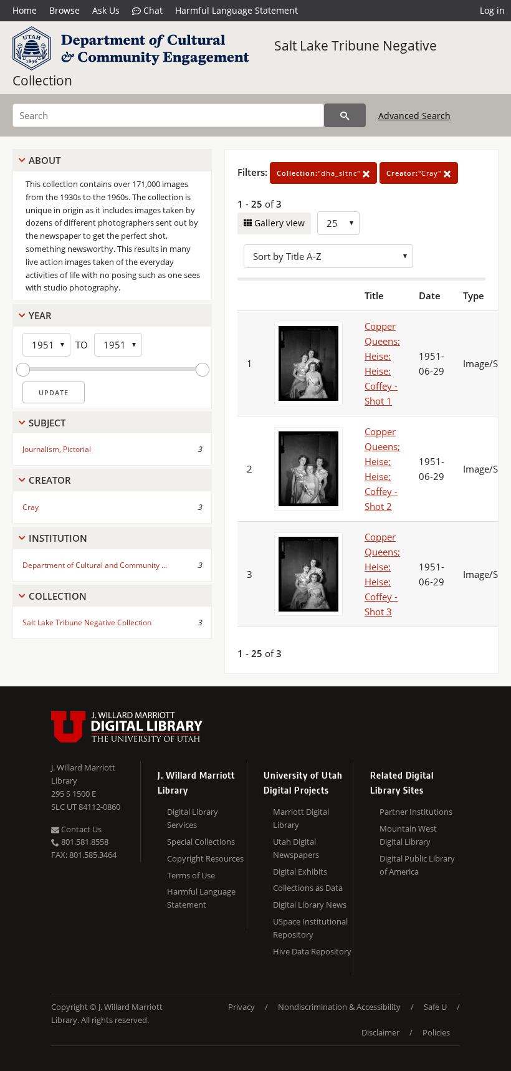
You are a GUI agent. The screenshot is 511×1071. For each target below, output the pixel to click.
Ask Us (106, 10)
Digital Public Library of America (417, 865)
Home (24, 10)
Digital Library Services (192, 818)
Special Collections (201, 841)
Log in (492, 10)
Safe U (435, 1006)
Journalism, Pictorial (56, 449)
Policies (436, 1032)
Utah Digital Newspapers (296, 848)
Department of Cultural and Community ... (94, 565)
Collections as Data (308, 887)
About (44, 160)
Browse (64, 10)
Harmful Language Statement (236, 10)
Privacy (241, 1006)
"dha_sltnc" (320, 173)
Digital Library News (309, 904)
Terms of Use (191, 875)
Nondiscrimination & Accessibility (339, 1006)
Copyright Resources (205, 858)
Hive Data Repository (312, 951)
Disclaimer (380, 1032)
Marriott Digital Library (301, 818)
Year (40, 315)
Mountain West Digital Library (408, 835)
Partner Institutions (416, 811)
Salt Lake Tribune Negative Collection (86, 622)
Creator (50, 480)
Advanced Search (414, 116)
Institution (58, 538)
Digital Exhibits (300, 871)
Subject (47, 422)
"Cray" (415, 173)
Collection (58, 596)
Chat (152, 10)
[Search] (345, 115)
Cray (30, 507)
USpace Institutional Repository (310, 928)
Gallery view (278, 223)
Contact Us (80, 829)
